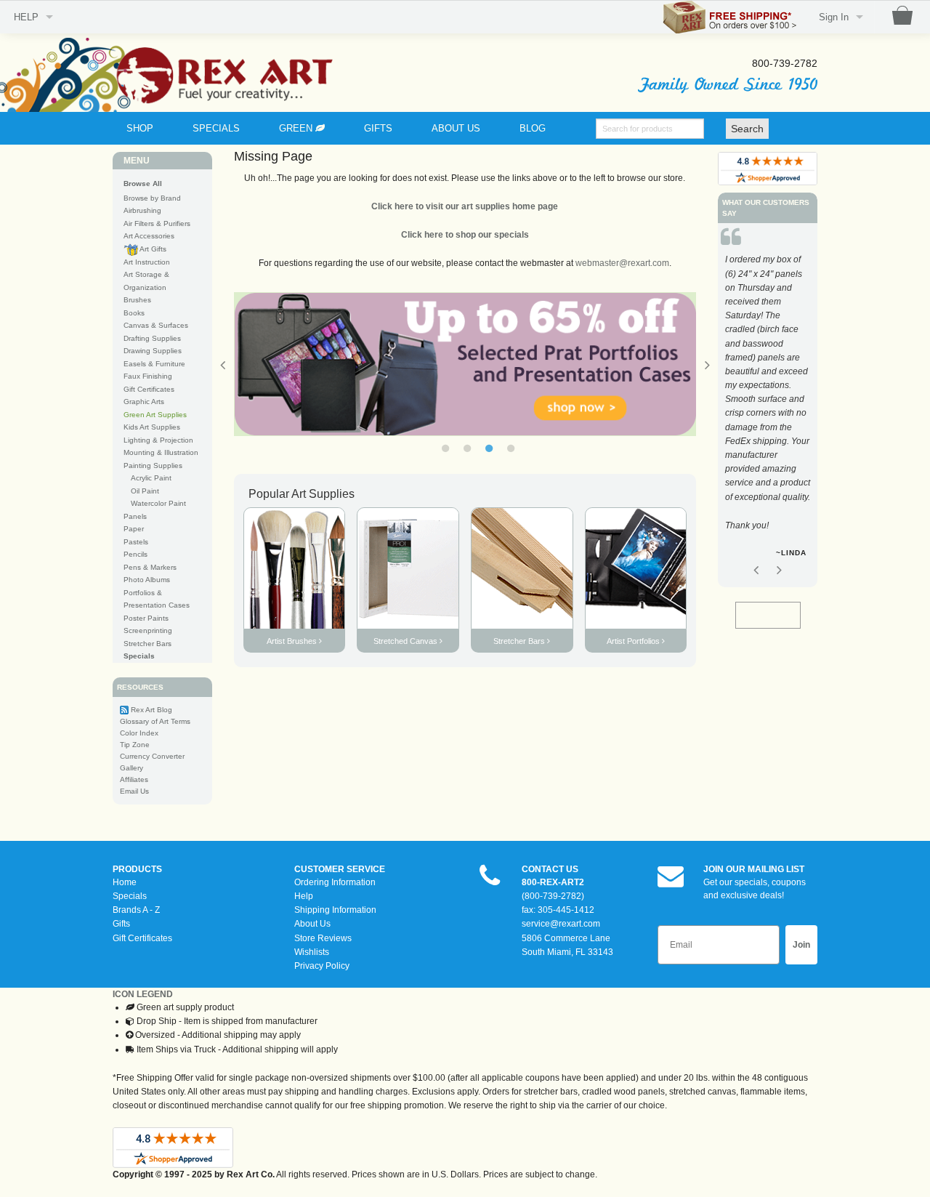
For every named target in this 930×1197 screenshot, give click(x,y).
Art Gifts (152, 249)
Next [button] (779, 570)
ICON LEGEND (143, 994)
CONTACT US (550, 869)
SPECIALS (216, 128)
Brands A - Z (136, 910)
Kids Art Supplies (152, 427)
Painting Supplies (153, 465)
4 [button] (511, 448)
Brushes (137, 300)
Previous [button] (223, 365)
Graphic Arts (144, 402)
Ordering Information (335, 882)
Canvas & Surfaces (156, 325)
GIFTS (378, 128)
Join (801, 945)
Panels (135, 516)
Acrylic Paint (151, 478)
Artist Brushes (293, 641)
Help (303, 896)
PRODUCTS (137, 869)
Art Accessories (149, 236)
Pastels (136, 542)
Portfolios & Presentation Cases (157, 599)
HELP (26, 17)
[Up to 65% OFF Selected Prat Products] (456, 364)
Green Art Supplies (155, 415)
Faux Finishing (148, 376)
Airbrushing (142, 210)
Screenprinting (148, 630)
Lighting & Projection (158, 440)
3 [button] (489, 448)
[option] (456, 364)
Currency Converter (152, 756)
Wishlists (311, 952)
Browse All (143, 184)
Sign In (834, 17)
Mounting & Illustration (161, 452)
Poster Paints (146, 618)
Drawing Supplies (153, 351)
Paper (134, 529)
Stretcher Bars (147, 644)
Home (125, 882)
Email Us (134, 791)
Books (134, 313)
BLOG (532, 128)
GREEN (297, 128)
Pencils (135, 554)
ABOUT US (456, 128)
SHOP (139, 128)
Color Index (139, 733)
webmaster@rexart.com (622, 263)
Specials (130, 896)
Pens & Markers (150, 567)
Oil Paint (145, 491)
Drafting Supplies (152, 338)
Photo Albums (147, 580)
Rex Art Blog (151, 710)
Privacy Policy (321, 966)
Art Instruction (147, 262)
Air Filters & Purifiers (157, 223)
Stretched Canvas (406, 641)
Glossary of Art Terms (155, 721)
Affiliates (134, 779)
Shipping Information (335, 910)
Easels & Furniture (154, 364)
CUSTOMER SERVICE (339, 869)
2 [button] (467, 448)
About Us (312, 924)
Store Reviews (323, 938)
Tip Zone (135, 745)
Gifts (121, 924)
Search (747, 128)
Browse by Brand (152, 198)
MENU (137, 161)
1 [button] (445, 448)
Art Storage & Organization (146, 280)
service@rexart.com (561, 924)
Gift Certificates (149, 389)
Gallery (131, 768)
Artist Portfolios (634, 641)
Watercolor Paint (158, 503)
